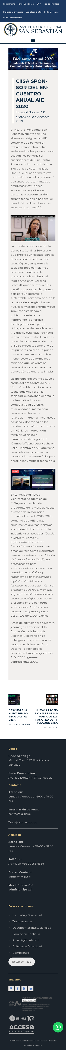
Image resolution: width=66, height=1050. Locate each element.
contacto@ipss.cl (20, 814)
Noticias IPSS (37, 112)
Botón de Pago (21, 961)
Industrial (22, 112)
